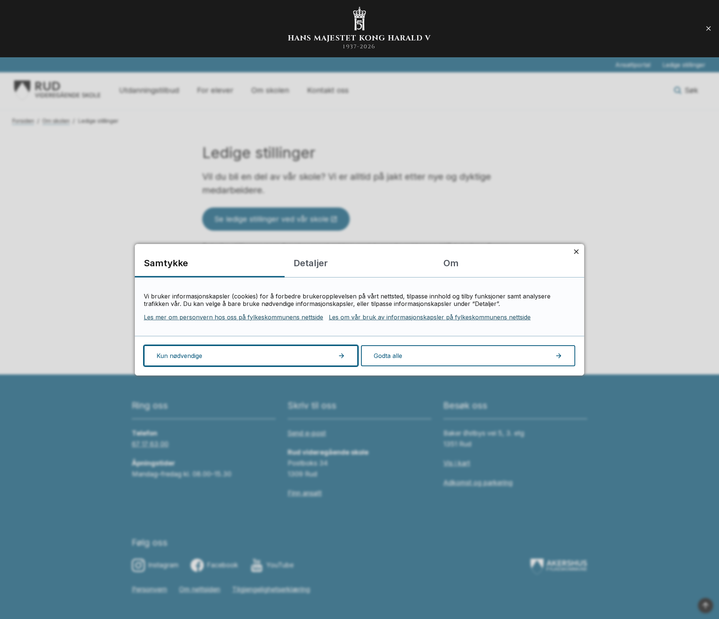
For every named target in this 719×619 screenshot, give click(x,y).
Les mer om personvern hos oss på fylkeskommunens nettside (233, 317)
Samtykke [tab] (166, 263)
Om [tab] (451, 263)
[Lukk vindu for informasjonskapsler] (576, 251)
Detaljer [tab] (311, 263)
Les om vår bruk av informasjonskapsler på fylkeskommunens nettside (430, 317)
